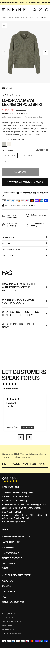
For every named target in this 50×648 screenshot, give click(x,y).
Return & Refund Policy (12, 622)
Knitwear (18, 17)
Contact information (11, 634)
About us (7, 580)
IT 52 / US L (11, 162)
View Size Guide (42, 150)
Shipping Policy (11, 547)
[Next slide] (45, 52)
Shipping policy (9, 630)
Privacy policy (8, 617)
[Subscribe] (47, 464)
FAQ (4, 596)
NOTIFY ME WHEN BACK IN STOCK (25, 182)
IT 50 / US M (28, 156)
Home (4, 17)
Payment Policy (11, 542)
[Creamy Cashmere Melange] (9, 144)
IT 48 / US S (11, 156)
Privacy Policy (10, 552)
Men (11, 17)
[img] (25, 384)
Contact (7, 586)
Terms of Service (12, 558)
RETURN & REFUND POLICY (16, 536)
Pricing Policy (10, 591)
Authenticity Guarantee (16, 575)
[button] (3, 9)
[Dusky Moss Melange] (4, 144)
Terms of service (9, 626)
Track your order (13, 602)
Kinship (11, 614)
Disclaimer (8, 563)
